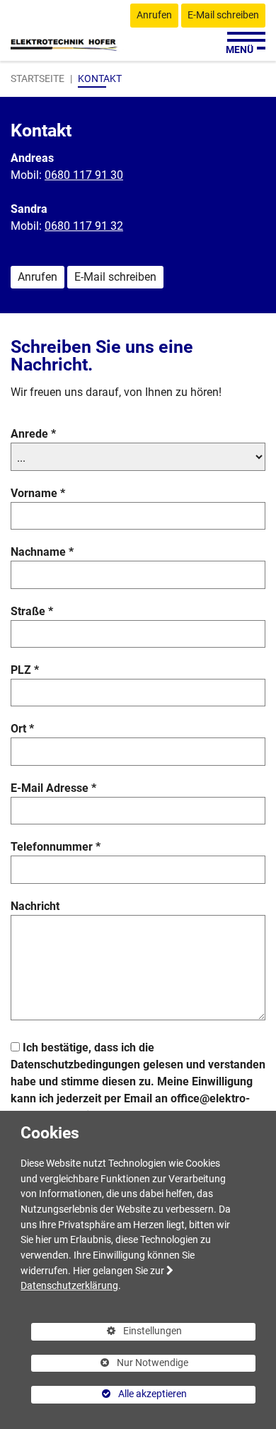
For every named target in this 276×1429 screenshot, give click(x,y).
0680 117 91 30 (84, 175)
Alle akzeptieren (109, 1394)
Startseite (37, 78)
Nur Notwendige (109, 1364)
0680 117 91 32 (84, 226)
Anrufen (154, 15)
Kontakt (100, 78)
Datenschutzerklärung (69, 1286)
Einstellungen (106, 1333)
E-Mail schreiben (223, 15)
